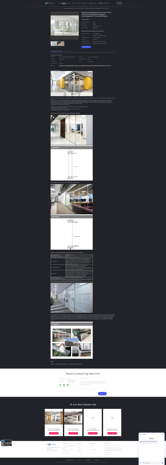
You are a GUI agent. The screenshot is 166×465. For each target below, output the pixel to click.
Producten (63, 3)
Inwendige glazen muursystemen (62, 364)
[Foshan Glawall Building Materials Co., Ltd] (61, 385)
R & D (91, 447)
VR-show (73, 3)
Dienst (78, 447)
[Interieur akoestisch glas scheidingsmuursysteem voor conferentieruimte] (73, 418)
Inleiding (78, 451)
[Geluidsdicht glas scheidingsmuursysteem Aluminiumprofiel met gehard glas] (93, 418)
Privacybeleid (87, 460)
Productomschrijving (70, 51)
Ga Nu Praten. (86, 47)
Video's (68, 3)
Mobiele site (97, 460)
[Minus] (163, 434)
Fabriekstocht (85, 3)
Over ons (79, 3)
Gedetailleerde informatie (57, 51)
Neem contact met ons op (103, 3)
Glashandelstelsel (66, 453)
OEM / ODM (92, 445)
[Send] (163, 463)
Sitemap (79, 460)
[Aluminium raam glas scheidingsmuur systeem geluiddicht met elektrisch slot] (112, 418)
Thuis (59, 3)
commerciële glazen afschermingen (75, 364)
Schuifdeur (53, 364)
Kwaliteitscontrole (92, 3)
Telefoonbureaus (66, 451)
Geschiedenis (79, 445)
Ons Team (79, 449)
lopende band (93, 449)
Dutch (119, 3)
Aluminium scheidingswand (68, 449)
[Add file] (140, 463)
